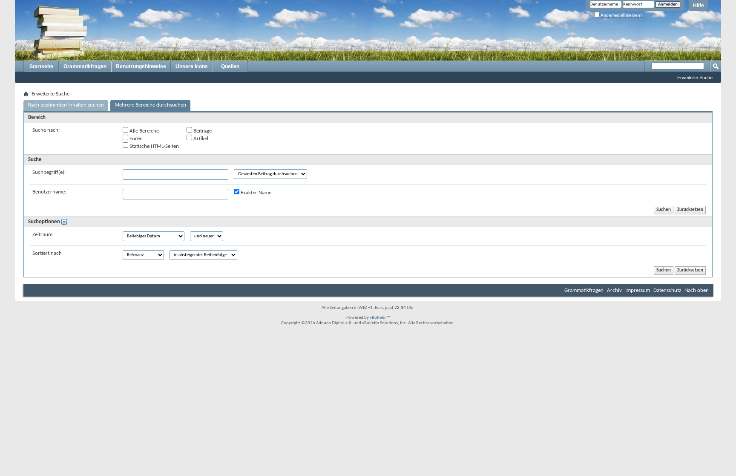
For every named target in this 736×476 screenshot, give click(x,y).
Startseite (41, 66)
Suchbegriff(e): (49, 172)
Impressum (637, 290)
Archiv (614, 290)
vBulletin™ (380, 317)
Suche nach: (46, 130)
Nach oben (696, 290)
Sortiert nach (47, 253)
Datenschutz (667, 290)
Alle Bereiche (143, 131)
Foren (135, 138)
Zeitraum (42, 234)
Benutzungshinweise (141, 66)
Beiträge (202, 131)
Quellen (230, 66)
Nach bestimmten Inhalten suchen (66, 105)
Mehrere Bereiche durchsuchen (150, 105)
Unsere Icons (191, 66)
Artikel (200, 138)
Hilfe (698, 6)
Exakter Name (255, 193)
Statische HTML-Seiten (153, 146)
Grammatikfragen (84, 66)
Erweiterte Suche (695, 77)
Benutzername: (49, 192)
